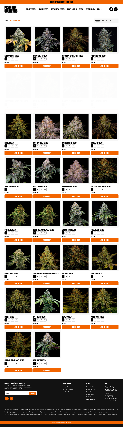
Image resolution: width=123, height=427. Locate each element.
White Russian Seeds (12, 186)
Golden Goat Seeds (97, 230)
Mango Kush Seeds (97, 317)
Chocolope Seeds (96, 143)
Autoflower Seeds (91, 389)
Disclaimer (108, 393)
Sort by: (97, 20)
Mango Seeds (9, 317)
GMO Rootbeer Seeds (40, 143)
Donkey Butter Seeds (69, 143)
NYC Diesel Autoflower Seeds (43, 230)
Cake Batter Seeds (39, 360)
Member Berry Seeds (69, 186)
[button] (81, 9)
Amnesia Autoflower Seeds (14, 360)
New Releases (90, 399)
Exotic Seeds (90, 392)
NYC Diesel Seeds (10, 230)
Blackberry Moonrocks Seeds (72, 101)
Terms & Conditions (111, 398)
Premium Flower (68, 389)
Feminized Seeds (91, 386)
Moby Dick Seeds (96, 273)
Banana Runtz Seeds (12, 56)
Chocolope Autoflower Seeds (72, 56)
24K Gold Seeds (67, 273)
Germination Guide (110, 400)
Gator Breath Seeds (40, 56)
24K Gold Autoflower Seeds (100, 186)
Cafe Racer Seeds (39, 317)
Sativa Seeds (90, 397)
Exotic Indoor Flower (69, 392)
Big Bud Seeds (9, 143)
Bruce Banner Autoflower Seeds (16, 101)
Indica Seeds (90, 394)
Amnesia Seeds (67, 317)
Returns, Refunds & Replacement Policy (111, 389)
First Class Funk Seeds (99, 101)
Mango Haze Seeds (11, 273)
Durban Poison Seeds (98, 56)
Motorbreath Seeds (69, 230)
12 (12, 59)
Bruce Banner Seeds (40, 101)
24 (16, 59)
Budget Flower (67, 386)
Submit (33, 393)
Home (6, 21)
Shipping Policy (109, 386)
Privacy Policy (109, 395)
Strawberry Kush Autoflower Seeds (46, 273)
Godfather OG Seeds (40, 186)
